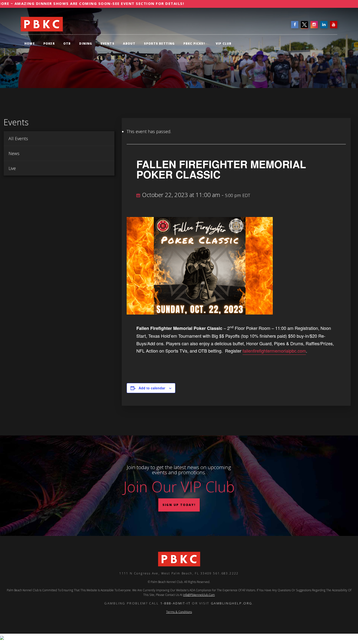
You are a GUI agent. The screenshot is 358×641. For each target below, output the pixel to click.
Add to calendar (152, 387)
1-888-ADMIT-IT (175, 603)
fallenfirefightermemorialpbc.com (274, 350)
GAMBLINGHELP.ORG (232, 603)
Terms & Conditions (179, 612)
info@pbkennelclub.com (199, 595)
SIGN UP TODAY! (179, 505)
